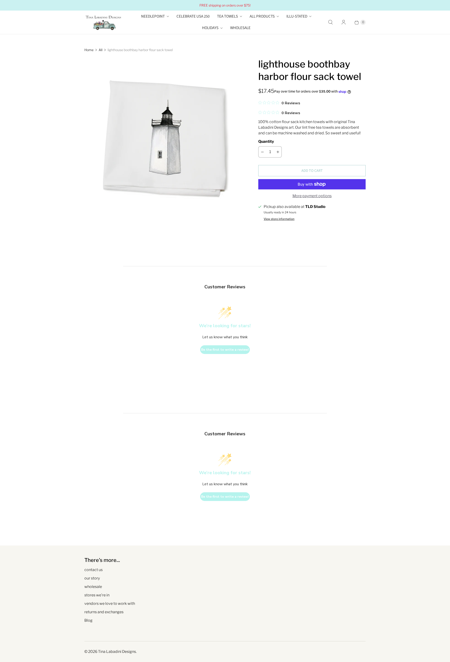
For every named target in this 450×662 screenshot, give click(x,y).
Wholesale (240, 28)
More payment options (312, 196)
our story (92, 578)
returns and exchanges (104, 612)
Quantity (266, 141)
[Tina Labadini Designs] (103, 22)
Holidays (210, 28)
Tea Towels (227, 16)
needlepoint (153, 16)
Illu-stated (296, 16)
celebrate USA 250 (193, 16)
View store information (279, 219)
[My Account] (343, 22)
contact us (93, 570)
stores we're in (96, 595)
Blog (88, 620)
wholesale (93, 586)
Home (89, 50)
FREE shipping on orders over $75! (225, 5)
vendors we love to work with (109, 603)
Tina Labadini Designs (117, 651)
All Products (262, 16)
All (100, 50)
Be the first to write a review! (225, 349)
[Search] (330, 22)
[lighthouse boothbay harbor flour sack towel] (164, 138)
